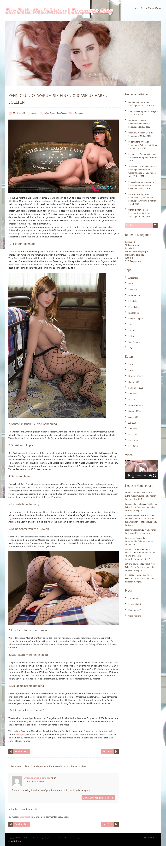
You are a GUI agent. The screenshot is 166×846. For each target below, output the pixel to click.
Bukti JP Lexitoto (132, 575)
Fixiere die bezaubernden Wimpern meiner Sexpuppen (139, 541)
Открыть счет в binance (37, 777)
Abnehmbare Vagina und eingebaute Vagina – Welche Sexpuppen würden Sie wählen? (142, 197)
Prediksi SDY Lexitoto (134, 504)
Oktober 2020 (134, 411)
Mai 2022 (132, 370)
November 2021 (135, 376)
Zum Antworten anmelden (96, 797)
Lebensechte (134, 295)
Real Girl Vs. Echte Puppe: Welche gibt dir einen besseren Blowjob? (140, 496)
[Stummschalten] (150, 475)
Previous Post (21, 751)
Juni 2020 (132, 428)
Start (144, 838)
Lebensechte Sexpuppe (136, 251)
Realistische (133, 312)
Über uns (151, 838)
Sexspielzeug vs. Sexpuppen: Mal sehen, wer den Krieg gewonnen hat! (141, 185)
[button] (141, 469)
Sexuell (53, 113)
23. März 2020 (19, 113)
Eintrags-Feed (134, 604)
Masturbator (133, 307)
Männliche (133, 301)
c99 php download (133, 564)
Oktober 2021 (134, 382)
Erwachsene (133, 289)
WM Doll (129, 258)
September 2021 (135, 387)
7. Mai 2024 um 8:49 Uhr (34, 781)
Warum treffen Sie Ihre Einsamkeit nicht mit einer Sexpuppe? (139, 213)
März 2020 (133, 446)
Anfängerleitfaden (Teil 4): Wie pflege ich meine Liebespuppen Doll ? (140, 555)
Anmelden (133, 598)
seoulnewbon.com (133, 530)
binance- (129, 538)
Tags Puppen (62, 113)
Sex (47, 113)
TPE (130, 347)
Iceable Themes (16, 841)
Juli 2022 (132, 364)
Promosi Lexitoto (132, 492)
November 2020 (135, 405)
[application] (141, 469)
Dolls (130, 283)
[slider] (139, 475)
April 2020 (133, 440)
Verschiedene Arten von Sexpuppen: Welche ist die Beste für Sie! (142, 145)
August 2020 (134, 417)
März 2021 (133, 399)
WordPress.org (134, 616)
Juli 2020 (132, 422)
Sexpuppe (20, 734)
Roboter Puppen (135, 318)
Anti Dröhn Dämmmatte (135, 515)
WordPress (65, 838)
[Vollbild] (154, 475)
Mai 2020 (132, 434)
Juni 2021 (132, 393)
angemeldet (24, 816)
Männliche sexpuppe (135, 254)
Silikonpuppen (132, 245)
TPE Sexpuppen (133, 261)
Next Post (107, 751)
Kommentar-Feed (136, 610)
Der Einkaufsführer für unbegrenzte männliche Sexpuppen (139, 123)
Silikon (131, 336)
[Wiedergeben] (129, 475)
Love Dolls (130, 248)
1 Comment (78, 113)
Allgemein (133, 277)
